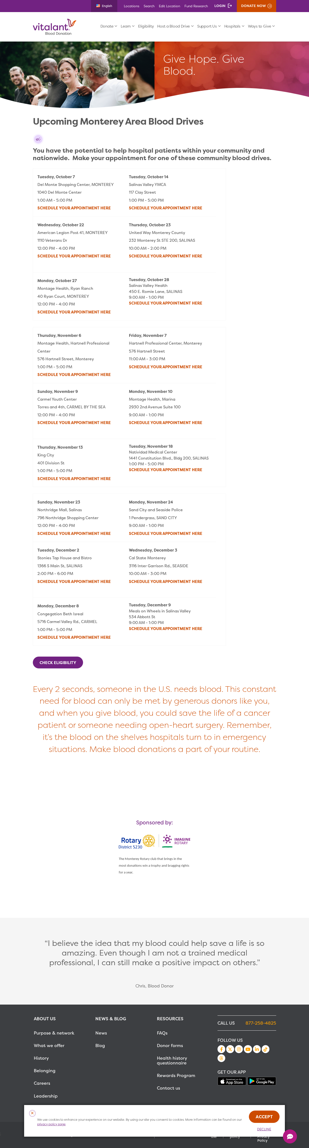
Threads (221, 1058)
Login (219, 5)
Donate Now (253, 5)
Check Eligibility (58, 662)
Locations (131, 6)
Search (149, 6)
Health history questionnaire (172, 1060)
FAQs (162, 1033)
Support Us (207, 26)
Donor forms (170, 1045)
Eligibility (146, 26)
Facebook (221, 1049)
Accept (264, 1117)
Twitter (230, 1049)
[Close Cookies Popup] (32, 1113)
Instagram (239, 1049)
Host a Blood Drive (173, 26)
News (101, 1033)
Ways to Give (259, 26)
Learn (126, 26)
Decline (264, 1129)
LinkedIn (257, 1049)
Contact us (168, 1088)
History (41, 1058)
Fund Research (196, 6)
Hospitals (232, 26)
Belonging (45, 1071)
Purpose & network (54, 1033)
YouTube (248, 1049)
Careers (42, 1083)
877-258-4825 (261, 1023)
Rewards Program (176, 1075)
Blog (100, 1045)
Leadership (46, 1096)
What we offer (49, 1045)
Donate (106, 26)
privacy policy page (51, 1124)
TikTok (265, 1049)
